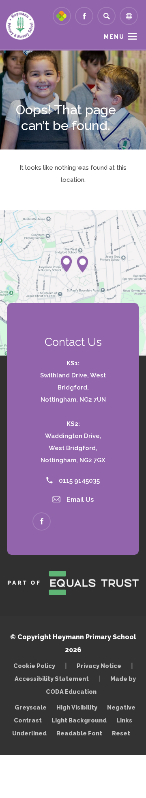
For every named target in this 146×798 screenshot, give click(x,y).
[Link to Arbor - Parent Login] (62, 16)
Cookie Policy (34, 665)
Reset (121, 733)
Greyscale (31, 707)
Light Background (79, 720)
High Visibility (76, 707)
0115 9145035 (78, 480)
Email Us (79, 499)
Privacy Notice (99, 665)
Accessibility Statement (52, 678)
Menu (114, 37)
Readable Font (79, 733)
